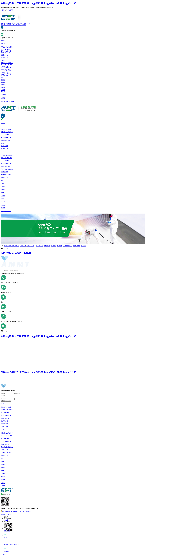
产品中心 (3, 10)
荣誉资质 (3, 98)
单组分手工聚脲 (67, 246)
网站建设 (3, 514)
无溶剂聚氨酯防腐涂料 (7, 48)
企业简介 (3, 97)
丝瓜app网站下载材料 (6, 46)
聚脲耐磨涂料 (76, 246)
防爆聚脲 (83, 246)
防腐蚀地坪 (23, 246)
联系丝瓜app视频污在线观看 (8, 101)
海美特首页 (4, 40)
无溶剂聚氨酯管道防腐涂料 (11, 246)
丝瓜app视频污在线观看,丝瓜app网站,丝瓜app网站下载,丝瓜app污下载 (38, 3)
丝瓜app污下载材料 (6, 51)
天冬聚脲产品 (4, 54)
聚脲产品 (3, 43)
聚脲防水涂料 (30, 246)
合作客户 (3, 84)
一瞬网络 (9, 514)
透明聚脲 (59, 246)
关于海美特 (4, 94)
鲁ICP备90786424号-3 (25, 511)
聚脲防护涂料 (39, 246)
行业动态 (3, 91)
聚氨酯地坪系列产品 (6, 74)
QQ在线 (6, 520)
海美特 (6, 248)
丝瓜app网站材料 (5, 49)
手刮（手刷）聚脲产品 (7, 71)
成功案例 (3, 80)
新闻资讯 (3, 87)
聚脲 (12, 10)
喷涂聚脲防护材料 (5, 52)
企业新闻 (3, 90)
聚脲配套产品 (4, 55)
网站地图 (8, 10)
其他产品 (3, 77)
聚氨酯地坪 (47, 246)
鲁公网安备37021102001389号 (10, 511)
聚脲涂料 (53, 246)
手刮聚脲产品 (4, 57)
